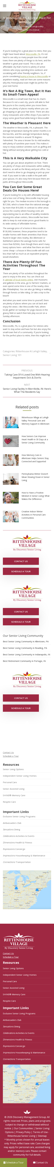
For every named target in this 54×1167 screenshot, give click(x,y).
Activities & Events (18, 836)
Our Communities (23, 1128)
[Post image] (12, 423)
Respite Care (9, 801)
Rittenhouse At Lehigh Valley (31, 351)
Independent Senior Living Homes (20, 775)
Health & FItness (17, 842)
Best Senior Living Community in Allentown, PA (26, 641)
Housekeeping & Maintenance (24, 855)
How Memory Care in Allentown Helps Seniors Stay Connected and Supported (35, 458)
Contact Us (8, 752)
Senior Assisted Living (13, 788)
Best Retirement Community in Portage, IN (24, 660)
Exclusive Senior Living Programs (19, 816)
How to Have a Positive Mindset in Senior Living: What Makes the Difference (36, 495)
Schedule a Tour (11, 756)
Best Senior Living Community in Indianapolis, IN (26, 654)
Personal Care (10, 782)
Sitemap (42, 1135)
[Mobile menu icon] (4, 6)
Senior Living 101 (12, 355)
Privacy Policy (23, 1132)
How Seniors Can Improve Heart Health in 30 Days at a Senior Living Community (35, 439)
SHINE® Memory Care (14, 795)
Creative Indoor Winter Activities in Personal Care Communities (34, 514)
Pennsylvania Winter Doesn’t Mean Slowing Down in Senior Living (36, 477)
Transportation (17, 862)
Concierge (14, 849)
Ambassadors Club (12, 822)
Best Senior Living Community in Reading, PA (25, 647)
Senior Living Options (13, 769)
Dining (11, 829)
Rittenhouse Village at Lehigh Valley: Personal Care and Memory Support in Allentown (35, 420)
